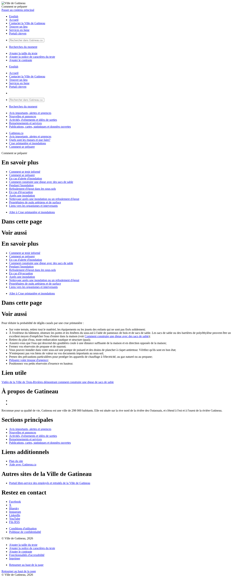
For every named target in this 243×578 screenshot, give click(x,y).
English (13, 16)
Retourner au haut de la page (26, 564)
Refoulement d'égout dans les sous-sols (32, 188)
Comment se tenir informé (24, 171)
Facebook (15, 501)
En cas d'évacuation (21, 192)
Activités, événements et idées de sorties (33, 119)
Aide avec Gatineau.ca (22, 464)
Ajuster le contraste (20, 60)
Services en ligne (19, 30)
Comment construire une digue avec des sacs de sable (41, 182)
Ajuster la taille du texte (23, 53)
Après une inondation (22, 195)
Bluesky (14, 508)
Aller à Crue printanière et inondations (32, 212)
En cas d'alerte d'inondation (25, 178)
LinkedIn (14, 515)
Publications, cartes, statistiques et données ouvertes (40, 126)
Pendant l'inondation (21, 185)
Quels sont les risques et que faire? (29, 139)
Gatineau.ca (16, 133)
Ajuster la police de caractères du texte (32, 56)
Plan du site (16, 461)
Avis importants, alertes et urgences (30, 113)
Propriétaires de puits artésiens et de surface (35, 202)
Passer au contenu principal (18, 10)
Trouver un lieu (18, 26)
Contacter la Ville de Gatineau (27, 23)
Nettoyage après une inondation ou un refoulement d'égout (44, 199)
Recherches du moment (23, 46)
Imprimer (14, 558)
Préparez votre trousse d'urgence (28, 360)
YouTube (14, 518)
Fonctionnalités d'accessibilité (26, 555)
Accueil (13, 19)
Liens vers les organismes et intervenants (33, 205)
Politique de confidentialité (25, 531)
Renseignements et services (25, 123)
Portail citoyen (17, 33)
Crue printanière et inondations (27, 143)
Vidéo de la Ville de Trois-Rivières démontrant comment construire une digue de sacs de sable (58, 382)
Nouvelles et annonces (22, 116)
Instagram (15, 511)
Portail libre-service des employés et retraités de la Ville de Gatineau (49, 483)
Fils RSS (14, 522)
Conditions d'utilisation (23, 528)
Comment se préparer (22, 146)
